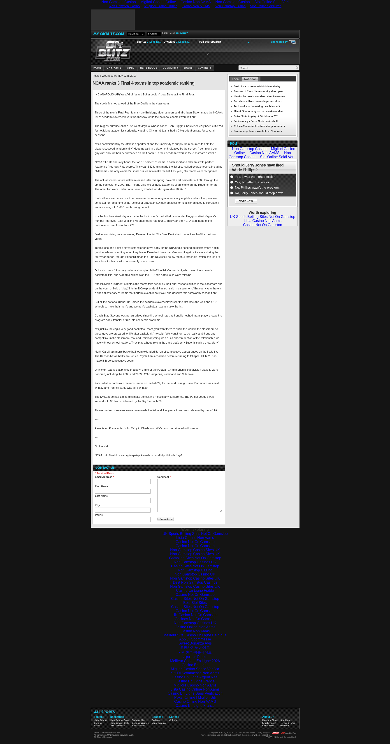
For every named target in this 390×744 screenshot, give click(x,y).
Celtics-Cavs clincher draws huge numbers (259, 126)
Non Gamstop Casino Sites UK (195, 550)
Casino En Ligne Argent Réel (195, 677)
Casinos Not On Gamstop (195, 619)
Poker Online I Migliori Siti (195, 697)
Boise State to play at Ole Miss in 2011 (256, 116)
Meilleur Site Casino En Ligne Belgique (195, 635)
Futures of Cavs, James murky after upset (258, 91)
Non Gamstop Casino (195, 570)
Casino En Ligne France (195, 681)
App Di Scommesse (195, 639)
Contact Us (268, 725)
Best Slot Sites (195, 603)
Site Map (285, 720)
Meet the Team (270, 720)
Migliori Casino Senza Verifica (195, 669)
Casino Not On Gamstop (195, 542)
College (98, 723)
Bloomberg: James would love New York (258, 131)
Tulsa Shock (138, 725)
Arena (97, 725)
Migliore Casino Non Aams (195, 685)
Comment (164, 477)
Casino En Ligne (195, 665)
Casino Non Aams (195, 631)
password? (182, 33)
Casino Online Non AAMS (195, 701)
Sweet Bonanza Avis (195, 643)
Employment (269, 723)
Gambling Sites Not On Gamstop (195, 558)
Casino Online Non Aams (195, 627)
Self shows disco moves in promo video (257, 101)
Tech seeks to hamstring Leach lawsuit (257, 106)
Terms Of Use (287, 723)
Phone (99, 514)
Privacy (284, 725)
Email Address (104, 477)
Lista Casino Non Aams (195, 538)
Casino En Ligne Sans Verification (195, 693)
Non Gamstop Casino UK (195, 574)
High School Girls (119, 723)
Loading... (155, 41)
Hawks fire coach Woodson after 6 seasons (259, 96)
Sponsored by (279, 41)
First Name (101, 486)
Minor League (159, 723)
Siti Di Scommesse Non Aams (195, 673)
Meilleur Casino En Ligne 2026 (195, 661)
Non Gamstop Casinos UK (195, 562)
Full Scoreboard (209, 41)
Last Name (101, 495)
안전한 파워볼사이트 (195, 652)
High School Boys (120, 720)
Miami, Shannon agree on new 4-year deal (258, 111)
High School (100, 720)
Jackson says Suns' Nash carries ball (256, 121)
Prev (283, 46)
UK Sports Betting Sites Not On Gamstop (195, 534)
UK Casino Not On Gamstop (195, 615)
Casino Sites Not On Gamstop (195, 566)
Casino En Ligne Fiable (195, 590)
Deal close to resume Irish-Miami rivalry (257, 86)
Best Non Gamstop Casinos (195, 582)
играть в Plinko (195, 657)
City (97, 505)
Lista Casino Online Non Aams (195, 689)
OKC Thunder (117, 725)
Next (292, 46)
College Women (140, 723)
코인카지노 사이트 (195, 647)
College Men (138, 720)
